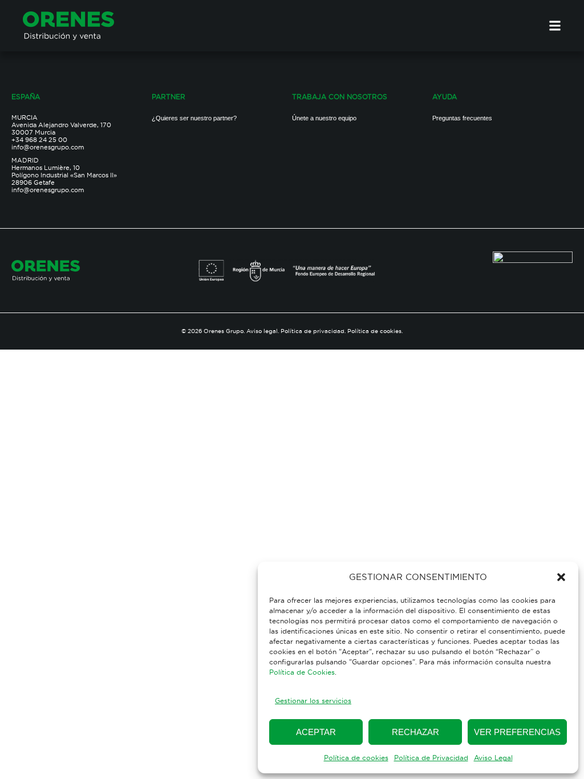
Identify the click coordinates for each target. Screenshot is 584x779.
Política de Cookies (302, 672)
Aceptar (316, 732)
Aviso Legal (493, 757)
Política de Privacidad (431, 757)
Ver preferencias (517, 732)
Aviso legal (262, 331)
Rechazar (415, 732)
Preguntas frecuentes (462, 118)
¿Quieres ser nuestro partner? (194, 118)
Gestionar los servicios (313, 700)
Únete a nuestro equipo (324, 118)
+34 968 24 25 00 (39, 140)
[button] (561, 577)
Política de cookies (356, 757)
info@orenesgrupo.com (47, 147)
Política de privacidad (312, 331)
